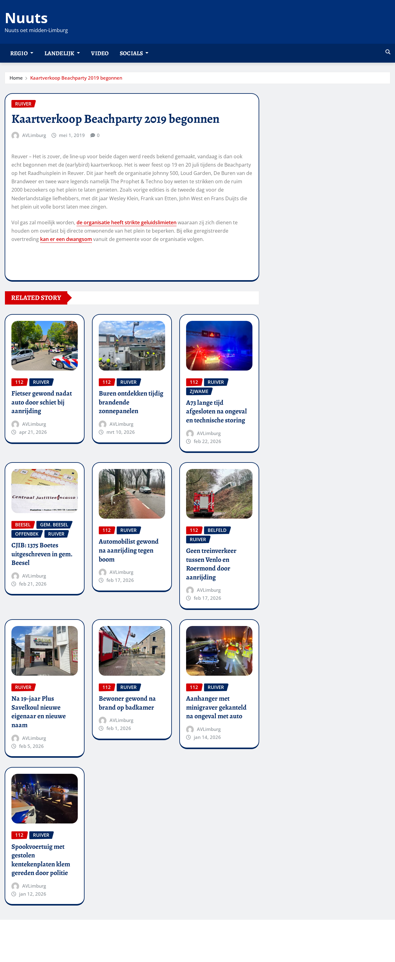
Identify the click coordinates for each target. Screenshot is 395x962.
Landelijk (60, 53)
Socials (132, 53)
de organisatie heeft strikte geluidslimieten (127, 222)
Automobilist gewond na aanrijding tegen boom (129, 550)
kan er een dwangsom (66, 239)
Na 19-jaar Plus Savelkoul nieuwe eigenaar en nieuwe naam (38, 712)
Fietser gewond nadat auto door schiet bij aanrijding (41, 402)
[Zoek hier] (387, 51)
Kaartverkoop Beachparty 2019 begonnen (76, 78)
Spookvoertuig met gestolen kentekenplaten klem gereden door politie (40, 860)
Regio (19, 53)
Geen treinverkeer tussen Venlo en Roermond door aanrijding (211, 564)
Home (16, 78)
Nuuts (26, 17)
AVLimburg (34, 135)
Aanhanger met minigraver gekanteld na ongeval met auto (216, 707)
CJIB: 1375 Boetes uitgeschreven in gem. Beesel (42, 554)
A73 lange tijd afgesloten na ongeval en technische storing (216, 411)
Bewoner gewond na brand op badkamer (127, 703)
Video (100, 53)
